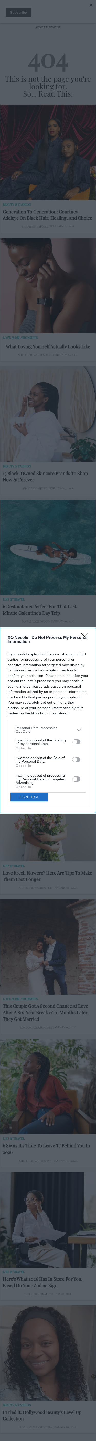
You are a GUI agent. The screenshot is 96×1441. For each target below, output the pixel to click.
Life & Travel (14, 599)
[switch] (76, 741)
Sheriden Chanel (35, 226)
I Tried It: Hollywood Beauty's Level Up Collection (42, 1415)
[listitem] (48, 729)
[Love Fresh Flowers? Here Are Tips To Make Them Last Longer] (48, 814)
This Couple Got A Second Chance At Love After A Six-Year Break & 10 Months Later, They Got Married (46, 1012)
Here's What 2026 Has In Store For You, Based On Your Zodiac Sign (42, 1282)
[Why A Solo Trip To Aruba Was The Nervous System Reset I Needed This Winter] (48, 681)
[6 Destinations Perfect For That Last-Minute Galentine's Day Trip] (48, 547)
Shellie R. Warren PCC (34, 355)
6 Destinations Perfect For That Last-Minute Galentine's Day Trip (41, 609)
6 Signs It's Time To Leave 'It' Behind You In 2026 (46, 1148)
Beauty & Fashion (17, 204)
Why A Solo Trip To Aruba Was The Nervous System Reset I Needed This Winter (47, 743)
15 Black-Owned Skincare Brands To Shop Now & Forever (45, 476)
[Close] (86, 638)
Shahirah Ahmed (34, 488)
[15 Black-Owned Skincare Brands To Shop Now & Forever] (48, 414)
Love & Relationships (20, 337)
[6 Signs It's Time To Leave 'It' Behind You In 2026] (48, 1086)
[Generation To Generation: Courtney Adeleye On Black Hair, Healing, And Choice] (48, 152)
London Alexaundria (36, 1027)
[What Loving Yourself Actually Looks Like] (48, 285)
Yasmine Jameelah (36, 754)
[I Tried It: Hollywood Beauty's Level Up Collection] (48, 1353)
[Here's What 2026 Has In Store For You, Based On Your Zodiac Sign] (48, 1220)
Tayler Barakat (35, 1293)
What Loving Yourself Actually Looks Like (48, 346)
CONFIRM (29, 797)
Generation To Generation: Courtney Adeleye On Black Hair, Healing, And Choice (47, 214)
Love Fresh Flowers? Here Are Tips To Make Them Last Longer (47, 876)
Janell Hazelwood (36, 621)
